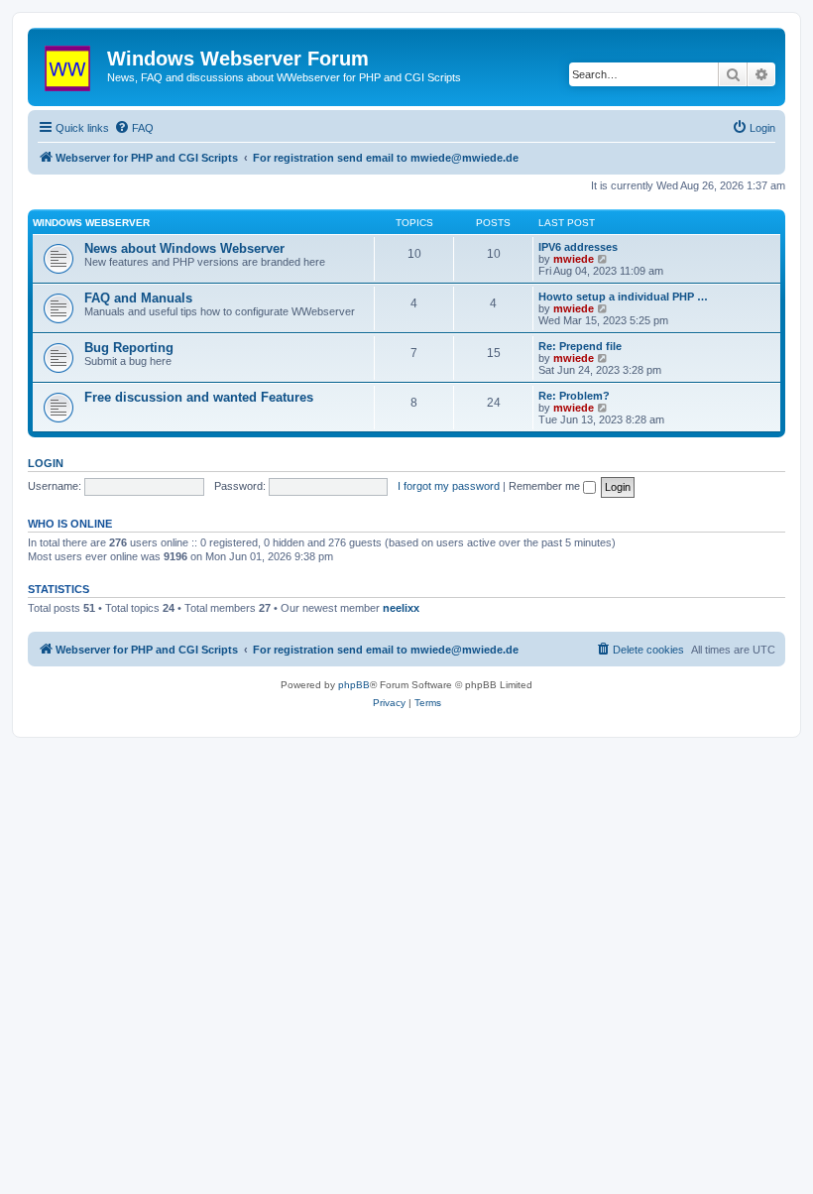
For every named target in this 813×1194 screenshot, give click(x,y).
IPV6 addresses (578, 247)
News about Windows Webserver (184, 248)
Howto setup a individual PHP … (623, 296)
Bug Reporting (129, 347)
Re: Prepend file (580, 346)
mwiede (573, 259)
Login (45, 463)
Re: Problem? (574, 396)
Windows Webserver (91, 222)
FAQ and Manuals (138, 298)
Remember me (546, 486)
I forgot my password (449, 486)
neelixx (401, 608)
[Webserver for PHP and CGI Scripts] (70, 64)
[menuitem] (134, 128)
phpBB (354, 684)
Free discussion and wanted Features (198, 397)
